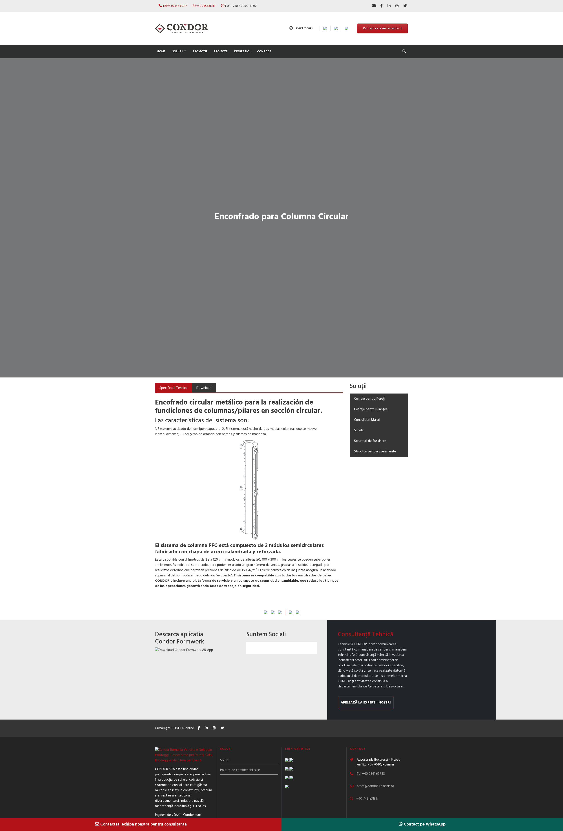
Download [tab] (204, 388)
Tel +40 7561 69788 (371, 773)
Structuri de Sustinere (370, 441)
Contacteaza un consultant (382, 28)
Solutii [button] (177, 51)
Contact (264, 51)
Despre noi (242, 51)
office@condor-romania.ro (375, 786)
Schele (359, 430)
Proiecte (220, 51)
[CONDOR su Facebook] (381, 6)
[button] (404, 51)
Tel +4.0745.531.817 (175, 6)
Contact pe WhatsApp (424, 824)
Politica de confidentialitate (240, 770)
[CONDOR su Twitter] (405, 6)
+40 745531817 (205, 6)
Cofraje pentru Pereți (369, 399)
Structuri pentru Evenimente (375, 451)
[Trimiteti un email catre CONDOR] (374, 6)
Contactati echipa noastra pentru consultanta (143, 824)
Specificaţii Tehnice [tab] (173, 388)
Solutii (224, 760)
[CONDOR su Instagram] (397, 6)
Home (161, 51)
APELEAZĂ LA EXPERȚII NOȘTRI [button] (366, 702)
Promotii (200, 51)
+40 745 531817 (367, 798)
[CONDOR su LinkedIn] (389, 6)
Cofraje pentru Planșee (371, 409)
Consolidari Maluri (367, 420)
